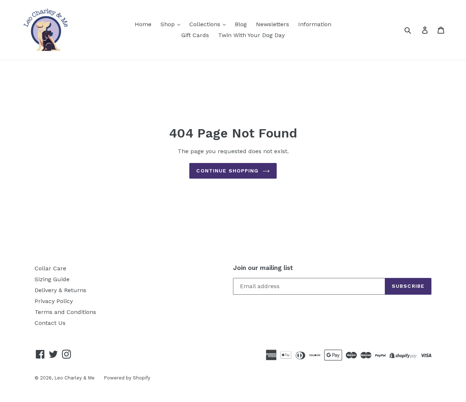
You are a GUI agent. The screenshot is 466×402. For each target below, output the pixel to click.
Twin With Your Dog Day (251, 35)
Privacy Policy (54, 301)
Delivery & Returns (60, 290)
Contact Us (50, 322)
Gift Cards (195, 35)
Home (143, 24)
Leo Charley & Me (74, 378)
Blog (241, 24)
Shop (169, 24)
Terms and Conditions (65, 312)
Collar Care (50, 268)
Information (314, 24)
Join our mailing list (263, 267)
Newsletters (272, 24)
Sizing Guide (52, 279)
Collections (205, 24)
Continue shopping (227, 171)
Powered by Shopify (127, 378)
